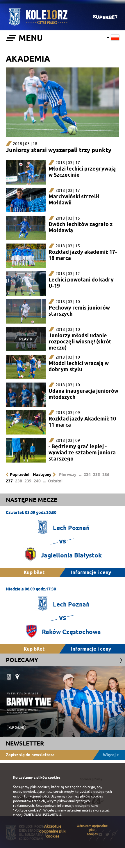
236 (105, 474)
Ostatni (55, 481)
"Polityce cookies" (27, 810)
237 (9, 481)
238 (18, 481)
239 (27, 481)
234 (87, 474)
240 (37, 481)
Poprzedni (19, 474)
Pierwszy (67, 474)
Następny (42, 474)
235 (96, 474)
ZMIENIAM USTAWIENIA (43, 815)
